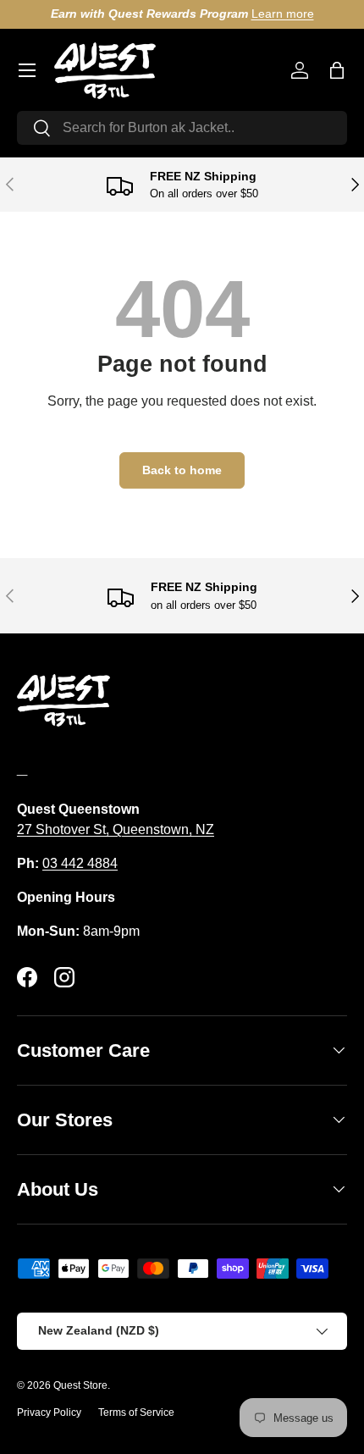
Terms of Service (136, 1412)
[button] (337, 70)
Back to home (182, 470)
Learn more (282, 13)
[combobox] (182, 128)
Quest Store (80, 1385)
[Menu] (27, 70)
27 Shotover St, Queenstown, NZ (115, 829)
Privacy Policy (49, 1412)
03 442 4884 (80, 863)
